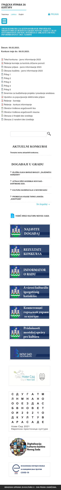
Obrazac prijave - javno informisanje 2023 (22, 67)
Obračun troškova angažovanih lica (20, 108)
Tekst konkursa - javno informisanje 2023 (22, 59)
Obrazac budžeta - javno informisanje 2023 (23, 70)
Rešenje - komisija (12, 100)
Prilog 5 (7, 89)
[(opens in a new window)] (31, 352)
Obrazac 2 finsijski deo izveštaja (18, 115)
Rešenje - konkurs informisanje (18, 104)
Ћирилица (5, 14)
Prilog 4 (7, 85)
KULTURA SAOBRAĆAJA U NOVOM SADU (29, 190)
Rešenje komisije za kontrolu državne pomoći (24, 63)
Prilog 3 (7, 81)
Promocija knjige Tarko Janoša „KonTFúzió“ (26, 197)
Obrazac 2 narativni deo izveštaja (19, 119)
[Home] (13, 6)
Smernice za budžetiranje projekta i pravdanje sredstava (29, 93)
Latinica (13, 14)
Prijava (55, 14)
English (21, 14)
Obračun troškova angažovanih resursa (21, 112)
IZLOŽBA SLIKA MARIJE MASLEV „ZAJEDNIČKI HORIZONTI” (30, 173)
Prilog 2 (7, 78)
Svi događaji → (43, 204)
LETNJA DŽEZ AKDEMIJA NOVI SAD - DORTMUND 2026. (26, 182)
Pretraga (49, 134)
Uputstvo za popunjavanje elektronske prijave (24, 96)
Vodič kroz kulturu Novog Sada (32, 216)
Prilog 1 (7, 74)
